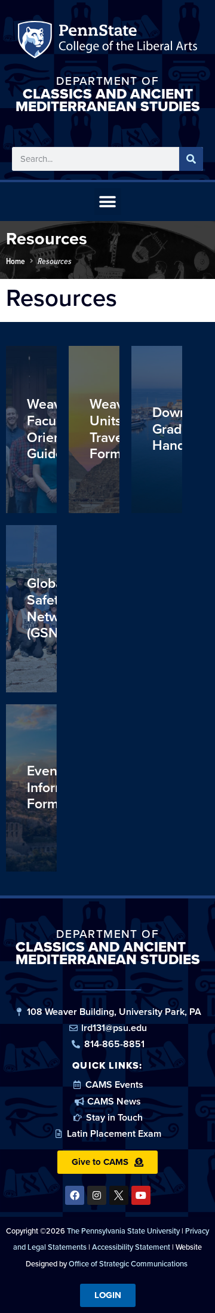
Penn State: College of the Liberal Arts (126, 42)
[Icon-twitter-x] (118, 1195)
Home (15, 261)
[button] (107, 201)
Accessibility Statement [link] (131, 1247)
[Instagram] (96, 1195)
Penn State (37, 42)
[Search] (191, 159)
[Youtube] (140, 1195)
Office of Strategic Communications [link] (128, 1263)
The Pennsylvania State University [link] (123, 1231)
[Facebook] (74, 1195)
